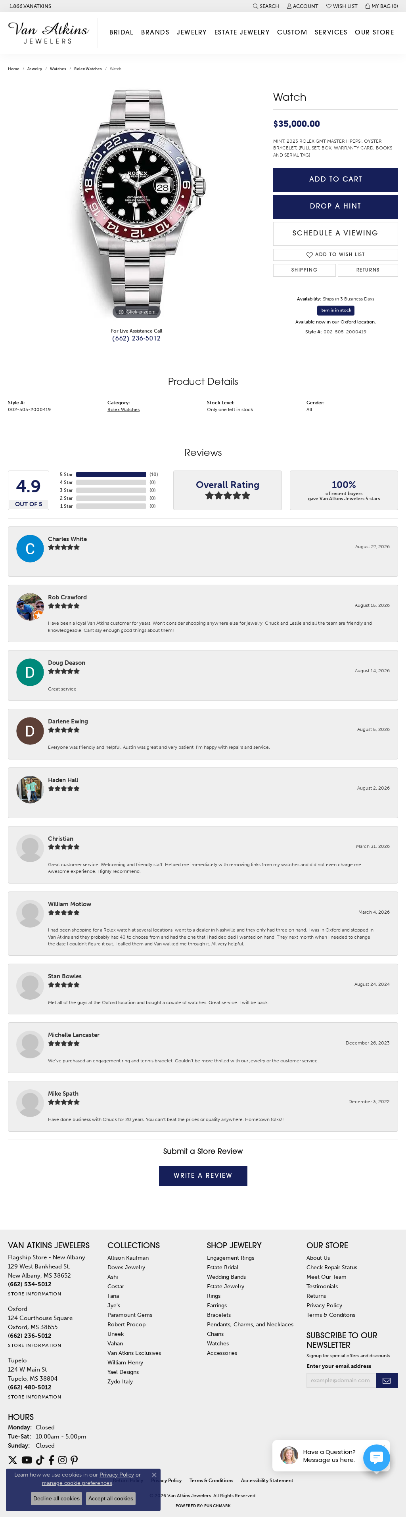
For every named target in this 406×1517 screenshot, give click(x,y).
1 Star (66, 506)
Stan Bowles (65, 976)
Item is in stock (335, 310)
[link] (29, 6)
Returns (368, 270)
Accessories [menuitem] (222, 1352)
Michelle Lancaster (74, 1035)
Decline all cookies (56, 1498)
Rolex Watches (88, 69)
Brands (155, 33)
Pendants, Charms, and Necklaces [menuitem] (250, 1324)
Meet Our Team (326, 1276)
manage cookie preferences (77, 1483)
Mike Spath (63, 1093)
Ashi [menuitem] (112, 1276)
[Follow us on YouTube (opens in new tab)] (26, 1460)
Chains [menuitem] (215, 1333)
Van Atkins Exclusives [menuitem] (134, 1352)
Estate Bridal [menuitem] (222, 1267)
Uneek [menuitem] (115, 1333)
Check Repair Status (331, 1267)
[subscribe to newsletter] (387, 1380)
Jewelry (192, 33)
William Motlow (69, 904)
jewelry (34, 69)
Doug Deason (66, 662)
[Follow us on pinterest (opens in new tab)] (74, 1460)
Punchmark (217, 1506)
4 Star (66, 482)
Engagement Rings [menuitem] (230, 1257)
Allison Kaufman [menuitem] (128, 1257)
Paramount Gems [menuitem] (129, 1314)
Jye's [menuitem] (113, 1305)
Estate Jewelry (242, 33)
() (153, 474)
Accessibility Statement (267, 1480)
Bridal (121, 33)
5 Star (66, 474)
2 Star (66, 498)
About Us (318, 1257)
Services (331, 33)
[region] (137, 202)
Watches (58, 69)
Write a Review (203, 1176)
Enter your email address (338, 1366)
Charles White (67, 539)
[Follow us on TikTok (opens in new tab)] (40, 1460)
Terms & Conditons (330, 1314)
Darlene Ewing (68, 721)
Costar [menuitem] (115, 1286)
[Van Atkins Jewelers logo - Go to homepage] (51, 33)
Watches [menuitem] (218, 1343)
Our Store (374, 33)
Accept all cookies (110, 1498)
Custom (292, 33)
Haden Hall (63, 780)
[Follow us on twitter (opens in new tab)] (12, 1460)
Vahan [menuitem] (115, 1343)
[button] (266, 6)
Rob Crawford (67, 597)
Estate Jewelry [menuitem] (225, 1286)
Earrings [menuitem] (217, 1305)
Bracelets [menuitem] (219, 1314)
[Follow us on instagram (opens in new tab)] (62, 1460)
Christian (60, 838)
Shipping (304, 270)
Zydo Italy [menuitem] (120, 1381)
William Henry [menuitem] (125, 1362)
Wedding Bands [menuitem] (226, 1276)
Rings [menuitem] (213, 1295)
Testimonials (322, 1286)
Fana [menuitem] (113, 1295)
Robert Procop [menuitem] (126, 1324)
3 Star (66, 490)
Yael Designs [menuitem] (123, 1371)
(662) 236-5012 (136, 339)
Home (13, 69)
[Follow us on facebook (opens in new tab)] (51, 1460)
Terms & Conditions (211, 1480)
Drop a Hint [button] (335, 206)
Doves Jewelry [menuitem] (126, 1267)
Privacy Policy (324, 1305)
